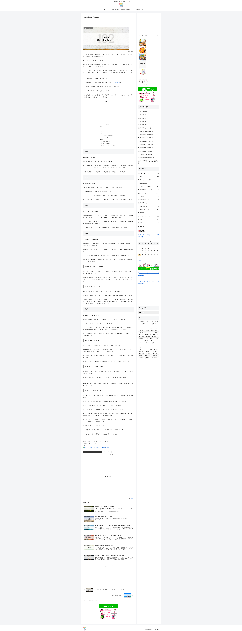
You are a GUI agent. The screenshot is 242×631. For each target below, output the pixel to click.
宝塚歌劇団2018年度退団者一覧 (146, 157)
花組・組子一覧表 (142, 111)
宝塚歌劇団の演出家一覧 (144, 128)
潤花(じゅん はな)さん (107, 141)
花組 (102, 126)
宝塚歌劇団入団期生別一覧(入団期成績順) (148, 162)
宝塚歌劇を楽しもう (88, 451)
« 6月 (139, 260)
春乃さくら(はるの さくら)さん (110, 145)
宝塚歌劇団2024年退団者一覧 (145, 138)
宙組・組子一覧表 (142, 124)
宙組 (102, 139)
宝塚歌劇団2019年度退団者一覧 (146, 154)
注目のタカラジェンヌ (97, 451)
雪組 (102, 131)
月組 (102, 129)
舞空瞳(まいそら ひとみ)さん (109, 135)
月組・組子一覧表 (142, 114)
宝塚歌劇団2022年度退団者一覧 (146, 144)
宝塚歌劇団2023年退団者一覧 (145, 141)
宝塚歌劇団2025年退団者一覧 (145, 134)
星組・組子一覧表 (142, 118)
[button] (158, 35)
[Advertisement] (108, 22)
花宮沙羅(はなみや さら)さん (109, 143)
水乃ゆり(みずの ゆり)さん (109, 137)
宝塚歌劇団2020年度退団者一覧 (146, 151)
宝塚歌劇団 (105, 451)
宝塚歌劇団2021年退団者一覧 (145, 147)
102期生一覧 (117, 82)
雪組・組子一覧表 (142, 121)
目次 (107, 124)
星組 (102, 133)
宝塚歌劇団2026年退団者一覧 (145, 131)
